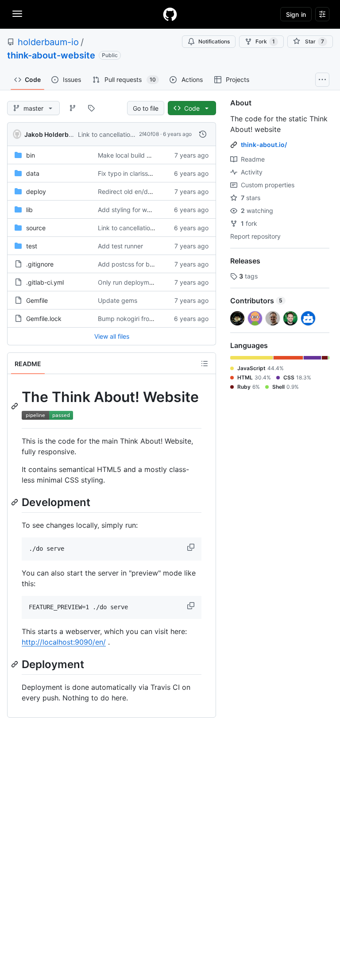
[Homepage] (170, 14)
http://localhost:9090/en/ (64, 642)
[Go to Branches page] (72, 108)
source (36, 228)
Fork (265, 41)
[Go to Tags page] (91, 108)
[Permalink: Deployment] (15, 664)
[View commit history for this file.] (202, 134)
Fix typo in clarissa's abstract (140, 173)
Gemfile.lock (44, 318)
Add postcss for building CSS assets (150, 264)
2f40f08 (149, 134)
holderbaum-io (48, 42)
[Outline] (204, 363)
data (32, 173)
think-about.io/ (264, 144)
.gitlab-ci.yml (45, 282)
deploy (36, 191)
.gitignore (40, 264)
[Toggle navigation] (17, 13)
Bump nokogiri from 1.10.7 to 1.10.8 (148, 318)
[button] (191, 547)
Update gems (117, 300)
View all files (111, 336)
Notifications (214, 41)
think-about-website (51, 55)
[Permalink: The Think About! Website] (15, 406)
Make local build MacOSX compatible (152, 155)
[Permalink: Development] (15, 502)
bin (30, 155)
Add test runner (120, 246)
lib (29, 209)
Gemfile (37, 300)
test (31, 246)
